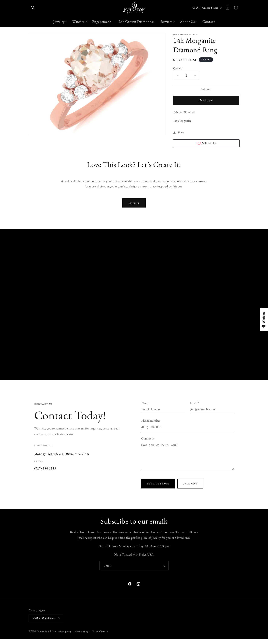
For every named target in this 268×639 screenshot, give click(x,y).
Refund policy (64, 631)
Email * (194, 403)
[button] (33, 7)
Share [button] (181, 132)
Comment (147, 438)
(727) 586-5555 (45, 468)
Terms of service (100, 631)
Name (145, 403)
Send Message (158, 483)
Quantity (177, 68)
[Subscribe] (164, 565)
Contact (134, 203)
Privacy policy (81, 631)
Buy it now (206, 100)
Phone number (151, 421)
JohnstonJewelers (45, 631)
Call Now (190, 483)
